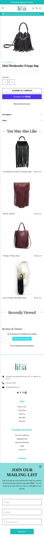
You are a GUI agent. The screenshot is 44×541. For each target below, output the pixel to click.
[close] (40, 466)
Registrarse (22, 531)
